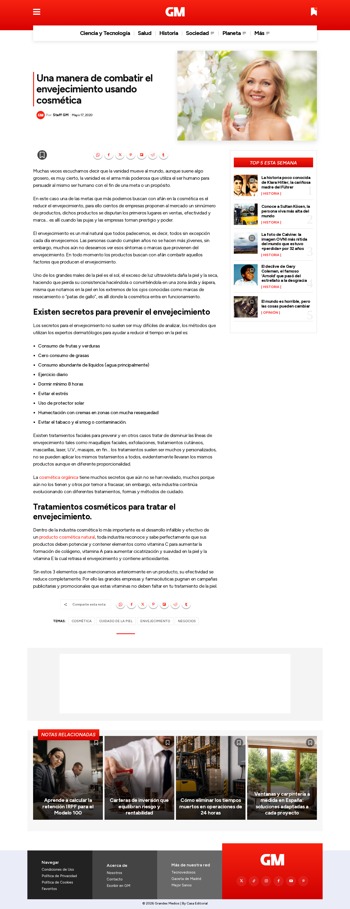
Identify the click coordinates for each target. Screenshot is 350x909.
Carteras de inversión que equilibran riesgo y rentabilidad (139, 806)
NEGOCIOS (187, 621)
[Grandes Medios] (175, 11)
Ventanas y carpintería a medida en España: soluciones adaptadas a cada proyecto (282, 803)
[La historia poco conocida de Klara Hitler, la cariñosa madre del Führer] (246, 185)
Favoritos (49, 889)
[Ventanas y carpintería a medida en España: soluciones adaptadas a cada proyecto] (282, 778)
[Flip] (141, 155)
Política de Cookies (57, 882)
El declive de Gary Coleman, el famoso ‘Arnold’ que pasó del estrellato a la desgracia (284, 273)
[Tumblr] (163, 155)
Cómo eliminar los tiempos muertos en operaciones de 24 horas (210, 806)
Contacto (115, 879)
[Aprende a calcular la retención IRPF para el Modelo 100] (68, 778)
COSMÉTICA (82, 621)
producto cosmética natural (67, 537)
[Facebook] (109, 155)
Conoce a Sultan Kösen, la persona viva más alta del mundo (285, 211)
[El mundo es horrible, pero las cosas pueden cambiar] (246, 307)
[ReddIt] (152, 155)
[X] (120, 155)
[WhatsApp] (98, 155)
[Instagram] (266, 881)
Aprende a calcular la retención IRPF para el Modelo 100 (67, 806)
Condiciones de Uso (58, 869)
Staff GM (60, 115)
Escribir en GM (118, 886)
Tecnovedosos (183, 872)
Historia (271, 193)
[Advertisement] (175, 683)
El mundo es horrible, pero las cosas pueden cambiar (285, 304)
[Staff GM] (41, 115)
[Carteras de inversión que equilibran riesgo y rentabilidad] (139, 778)
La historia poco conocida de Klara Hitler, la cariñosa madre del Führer (285, 182)
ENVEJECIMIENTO (155, 621)
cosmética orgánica (58, 477)
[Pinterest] (130, 155)
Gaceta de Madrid (186, 879)
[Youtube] (291, 881)
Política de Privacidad (59, 876)
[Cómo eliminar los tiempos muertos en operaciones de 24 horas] (211, 778)
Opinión (270, 312)
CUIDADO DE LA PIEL (116, 621)
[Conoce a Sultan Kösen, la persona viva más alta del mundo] (246, 214)
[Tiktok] (254, 881)
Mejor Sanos (181, 885)
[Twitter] (241, 881)
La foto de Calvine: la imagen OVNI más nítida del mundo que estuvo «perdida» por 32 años (284, 241)
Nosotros (114, 873)
